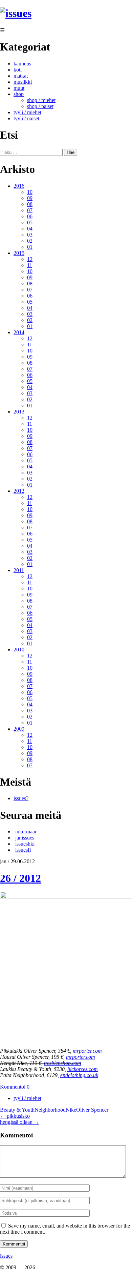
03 (29, 235)
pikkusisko (15, 1116)
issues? (21, 798)
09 (29, 198)
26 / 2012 (20, 878)
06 (29, 216)
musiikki (23, 82)
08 (29, 204)
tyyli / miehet (27, 112)
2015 (19, 253)
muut (19, 88)
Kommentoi (12, 1087)
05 (29, 222)
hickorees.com (82, 1069)
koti (18, 70)
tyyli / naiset (26, 118)
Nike (71, 1110)
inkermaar (26, 831)
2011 (19, 570)
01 (29, 247)
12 (29, 259)
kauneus (22, 63)
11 (29, 265)
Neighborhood (50, 1110)
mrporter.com (87, 1051)
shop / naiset (40, 106)
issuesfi (23, 850)
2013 (19, 411)
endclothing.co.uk (79, 1075)
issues (6, 1256)
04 (29, 228)
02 (29, 241)
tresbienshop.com (62, 1063)
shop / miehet (41, 100)
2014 (19, 332)
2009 (19, 729)
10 (29, 192)
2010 (19, 649)
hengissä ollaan (19, 1122)
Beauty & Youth (17, 1110)
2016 (19, 186)
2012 (19, 491)
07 (29, 210)
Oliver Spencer (92, 1110)
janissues (24, 837)
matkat (21, 76)
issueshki (25, 844)
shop (19, 94)
